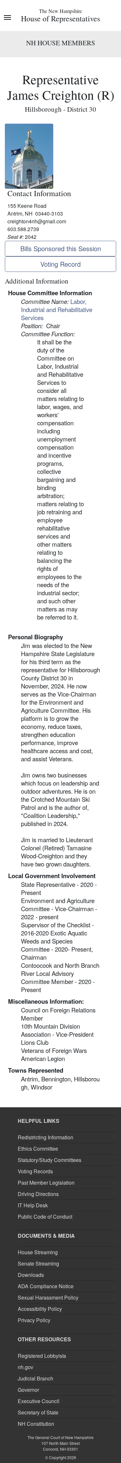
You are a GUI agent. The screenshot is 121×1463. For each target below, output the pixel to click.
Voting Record (60, 264)
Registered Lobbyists (42, 1355)
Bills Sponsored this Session (60, 248)
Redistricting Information (45, 1137)
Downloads (31, 1275)
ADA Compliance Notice (46, 1286)
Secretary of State (38, 1412)
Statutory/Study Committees (49, 1160)
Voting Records (35, 1171)
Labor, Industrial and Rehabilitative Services (56, 309)
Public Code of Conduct (45, 1216)
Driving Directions (38, 1194)
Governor (28, 1389)
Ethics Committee (38, 1148)
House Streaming (38, 1252)
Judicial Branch (35, 1378)
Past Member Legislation (46, 1182)
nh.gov (25, 1367)
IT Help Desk (33, 1205)
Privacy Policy (34, 1320)
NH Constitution (36, 1423)
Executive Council (38, 1401)
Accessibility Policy (40, 1308)
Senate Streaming (38, 1263)
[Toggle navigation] (7, 17)
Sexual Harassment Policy (48, 1297)
